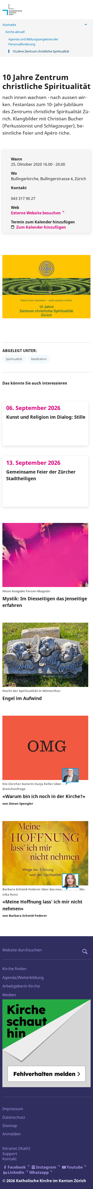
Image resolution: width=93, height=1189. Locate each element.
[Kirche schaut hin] (46, 1043)
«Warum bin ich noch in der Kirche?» (43, 796)
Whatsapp (39, 1172)
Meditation (39, 359)
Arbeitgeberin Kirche (21, 986)
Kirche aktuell (15, 32)
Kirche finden (14, 968)
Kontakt (9, 1158)
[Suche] (86, 951)
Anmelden (11, 1134)
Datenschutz (13, 1117)
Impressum (12, 1108)
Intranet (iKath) (16, 1148)
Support (9, 1153)
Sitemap (9, 1125)
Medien (9, 994)
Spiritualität (14, 359)
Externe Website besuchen (36, 213)
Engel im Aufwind (22, 698)
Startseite (9, 25)
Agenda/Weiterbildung (23, 977)
